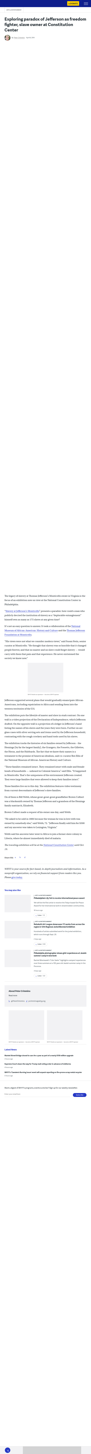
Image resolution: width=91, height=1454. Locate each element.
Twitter (20, 857)
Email (24, 857)
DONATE (74, 3)
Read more (13, 995)
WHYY (9, 3)
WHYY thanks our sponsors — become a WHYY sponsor (43, 694)
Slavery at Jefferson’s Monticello (22, 611)
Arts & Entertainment (13, 10)
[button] (7, 1450)
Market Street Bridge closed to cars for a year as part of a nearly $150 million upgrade (39, 1055)
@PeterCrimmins (18, 1001)
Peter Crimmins (19, 38)
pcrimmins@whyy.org (36, 1001)
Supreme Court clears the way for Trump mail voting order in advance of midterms (38, 1064)
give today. (17, 877)
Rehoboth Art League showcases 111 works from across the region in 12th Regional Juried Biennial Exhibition (59, 925)
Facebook (15, 857)
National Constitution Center (58, 845)
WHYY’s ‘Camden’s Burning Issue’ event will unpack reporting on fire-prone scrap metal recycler (43, 1072)
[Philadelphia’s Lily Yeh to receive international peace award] (18, 905)
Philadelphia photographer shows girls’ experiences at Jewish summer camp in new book (60, 954)
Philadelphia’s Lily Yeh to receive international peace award (59, 898)
